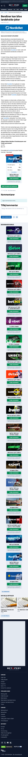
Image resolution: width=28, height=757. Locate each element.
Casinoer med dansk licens (7, 702)
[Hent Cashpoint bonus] (14, 392)
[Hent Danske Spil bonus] (14, 576)
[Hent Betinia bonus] (14, 248)
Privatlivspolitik (4, 735)
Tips (14, 9)
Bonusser (10, 9)
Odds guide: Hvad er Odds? (7, 718)
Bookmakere (4, 9)
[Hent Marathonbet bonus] (14, 539)
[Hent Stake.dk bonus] (14, 339)
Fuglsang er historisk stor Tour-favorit (7, 610)
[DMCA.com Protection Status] (7, 747)
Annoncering (4, 731)
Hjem (2, 12)
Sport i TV (3, 686)
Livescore (3, 716)
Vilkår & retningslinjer (6, 733)
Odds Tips (3, 677)
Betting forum (4, 710)
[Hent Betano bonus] (14, 374)
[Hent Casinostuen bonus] (14, 428)
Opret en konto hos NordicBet (9, 186)
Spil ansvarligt (5, 1)
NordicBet (13, 50)
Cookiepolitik (4, 737)
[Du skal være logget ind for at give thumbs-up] (2, 190)
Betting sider (4, 694)
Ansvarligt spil (4, 721)
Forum (21, 9)
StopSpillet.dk (7, 2)
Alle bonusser (5, 591)
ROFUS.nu (14, 1)
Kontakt (3, 727)
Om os (2, 729)
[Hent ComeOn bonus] (14, 447)
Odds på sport (4, 679)
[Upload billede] (17, 217)
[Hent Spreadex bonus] (14, 520)
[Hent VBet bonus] (14, 321)
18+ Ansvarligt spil (17, 754)
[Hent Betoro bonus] (14, 284)
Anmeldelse (13, 172)
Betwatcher (4, 712)
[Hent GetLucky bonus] (14, 482)
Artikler (6, 12)
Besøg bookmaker (14, 178)
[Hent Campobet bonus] (14, 266)
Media (25, 9)
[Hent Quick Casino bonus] (14, 230)
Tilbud (2, 704)
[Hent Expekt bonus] (14, 465)
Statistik (3, 714)
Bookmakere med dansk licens (8, 700)
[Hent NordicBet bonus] (14, 159)
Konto (25, 5)
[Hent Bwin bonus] (14, 410)
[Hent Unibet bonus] (14, 356)
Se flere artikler (5, 616)
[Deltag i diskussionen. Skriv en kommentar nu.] (14, 211)
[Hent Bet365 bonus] (14, 302)
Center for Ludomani (6, 688)
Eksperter (3, 684)
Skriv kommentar (6, 217)
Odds (18, 9)
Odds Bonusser (4, 696)
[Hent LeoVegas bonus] (14, 502)
